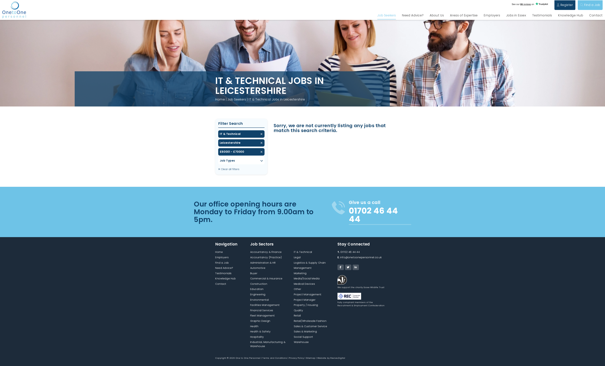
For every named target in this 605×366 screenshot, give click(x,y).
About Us (437, 15)
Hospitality (257, 337)
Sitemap (310, 358)
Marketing (300, 273)
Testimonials (542, 15)
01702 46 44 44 (348, 252)
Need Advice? (413, 15)
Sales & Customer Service (310, 326)
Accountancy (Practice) (266, 257)
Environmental (259, 300)
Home (220, 99)
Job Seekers (386, 15)
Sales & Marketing (305, 331)
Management (303, 268)
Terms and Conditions (274, 358)
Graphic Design (260, 321)
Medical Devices (304, 284)
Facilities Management (265, 305)
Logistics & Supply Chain (310, 263)
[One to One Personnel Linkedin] (356, 267)
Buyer (253, 273)
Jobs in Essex (516, 15)
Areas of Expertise (464, 15)
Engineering (257, 294)
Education (257, 289)
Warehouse (301, 342)
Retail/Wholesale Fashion (310, 321)
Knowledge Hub (570, 15)
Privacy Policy (296, 358)
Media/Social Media (307, 278)
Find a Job (591, 5)
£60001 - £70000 (232, 152)
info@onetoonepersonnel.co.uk (359, 257)
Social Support (303, 337)
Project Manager (305, 300)
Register (566, 5)
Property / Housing (306, 305)
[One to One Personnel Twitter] (348, 267)
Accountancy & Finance (266, 252)
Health (254, 326)
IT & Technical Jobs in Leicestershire (277, 99)
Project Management (307, 294)
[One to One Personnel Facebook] (340, 267)
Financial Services (261, 310)
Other (297, 289)
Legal (297, 257)
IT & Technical (230, 134)
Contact (596, 15)
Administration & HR (263, 263)
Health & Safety (260, 331)
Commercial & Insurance (266, 278)
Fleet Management (262, 315)
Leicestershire (230, 143)
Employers (492, 15)
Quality (298, 310)
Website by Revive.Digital (331, 358)
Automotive (257, 268)
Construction (258, 284)
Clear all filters (229, 169)
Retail (297, 315)
